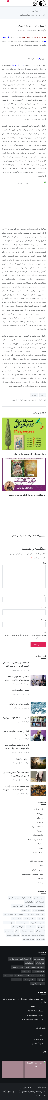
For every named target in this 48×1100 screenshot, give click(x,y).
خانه (44, 11)
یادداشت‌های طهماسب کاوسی (35, 906)
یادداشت (39, 883)
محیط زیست (38, 852)
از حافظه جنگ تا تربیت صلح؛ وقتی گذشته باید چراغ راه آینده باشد (16, 664)
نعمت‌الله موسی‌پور (38, 935)
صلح (41, 848)
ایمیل (43, 607)
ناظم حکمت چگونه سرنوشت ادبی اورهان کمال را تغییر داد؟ (16, 774)
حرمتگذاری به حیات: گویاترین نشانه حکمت (27, 495)
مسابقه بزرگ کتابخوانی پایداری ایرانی (29, 454)
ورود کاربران (38, 1039)
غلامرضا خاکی (40, 902)
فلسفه (9, 935)
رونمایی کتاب (8, 914)
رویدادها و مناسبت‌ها (35, 839)
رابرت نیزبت (40, 939)
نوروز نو (34, 394)
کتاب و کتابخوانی (17, 906)
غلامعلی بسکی (16, 918)
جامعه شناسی (30, 927)
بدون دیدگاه (21, 30)
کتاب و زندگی (40, 931)
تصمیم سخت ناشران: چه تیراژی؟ (16, 718)
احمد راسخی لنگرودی (38, 922)
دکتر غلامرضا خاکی (18, 927)
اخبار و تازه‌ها (38, 809)
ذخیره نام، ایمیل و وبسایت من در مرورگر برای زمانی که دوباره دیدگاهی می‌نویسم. (25, 636)
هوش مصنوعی (37, 870)
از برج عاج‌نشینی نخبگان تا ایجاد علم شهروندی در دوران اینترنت (17, 746)
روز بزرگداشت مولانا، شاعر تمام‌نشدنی (28, 535)
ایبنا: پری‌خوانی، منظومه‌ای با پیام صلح (16, 733)
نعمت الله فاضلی (17, 65)
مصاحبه (40, 857)
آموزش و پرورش (28, 939)
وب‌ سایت (42, 620)
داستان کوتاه (38, 835)
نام (44, 595)
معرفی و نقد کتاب (36, 861)
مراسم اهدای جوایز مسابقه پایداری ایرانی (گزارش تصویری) (17, 678)
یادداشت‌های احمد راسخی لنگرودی (20, 898)
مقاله (41, 865)
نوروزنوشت (24, 931)
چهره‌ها (40, 831)
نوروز (42, 394)
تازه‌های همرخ (33, 11)
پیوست (40, 822)
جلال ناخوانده (26, 910)
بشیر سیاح (41, 927)
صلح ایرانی (41, 918)
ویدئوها (40, 878)
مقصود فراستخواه (22, 922)
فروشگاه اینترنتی (36, 1043)
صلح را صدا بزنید (22, 759)
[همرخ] (38, 3)
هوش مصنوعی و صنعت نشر (32, 874)
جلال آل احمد (29, 902)
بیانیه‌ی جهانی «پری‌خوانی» (18, 704)
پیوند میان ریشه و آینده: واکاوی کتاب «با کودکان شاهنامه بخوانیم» (16, 787)
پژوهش (40, 818)
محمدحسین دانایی (39, 910)
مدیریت (36, 30)
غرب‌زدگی (16, 935)
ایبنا (38, 58)
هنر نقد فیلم (26, 935)
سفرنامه (39, 844)
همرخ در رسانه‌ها (8, 922)
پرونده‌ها (40, 814)
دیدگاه (43, 563)
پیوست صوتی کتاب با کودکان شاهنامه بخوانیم (30, 914)
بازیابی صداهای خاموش (20, 690)
